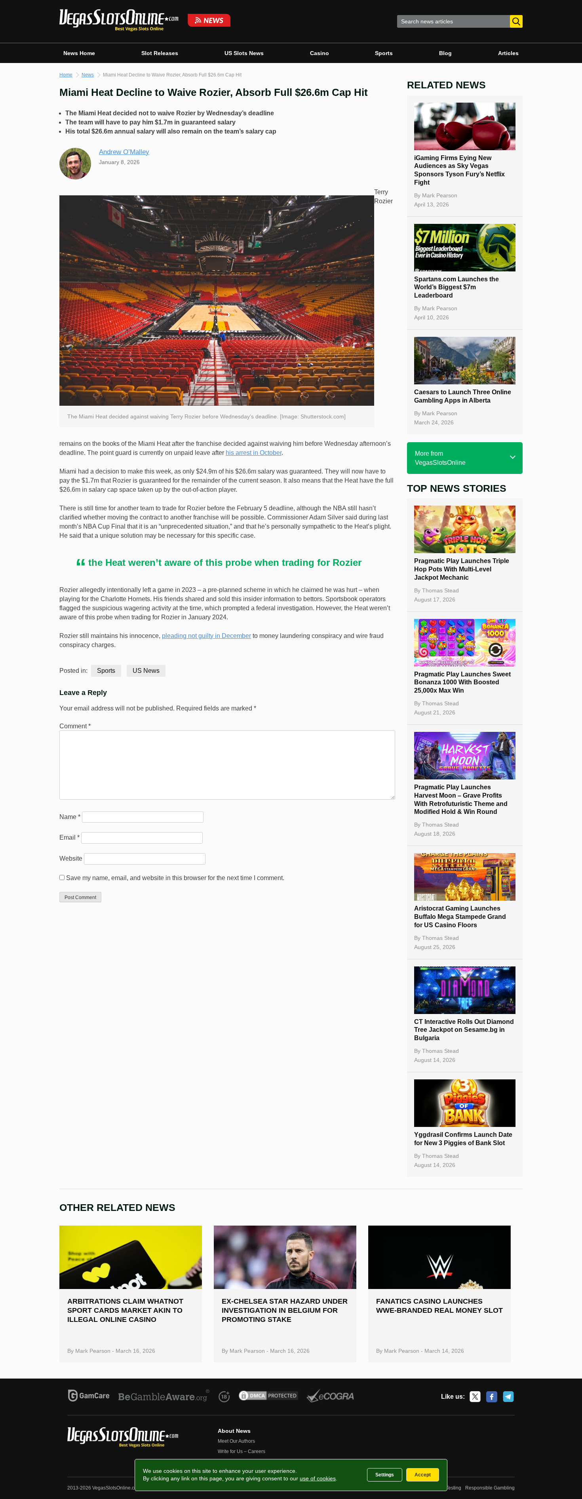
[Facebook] (491, 1396)
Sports (384, 53)
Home (65, 75)
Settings (384, 1475)
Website (70, 858)
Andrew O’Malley (124, 152)
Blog (445, 53)
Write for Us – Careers (241, 1451)
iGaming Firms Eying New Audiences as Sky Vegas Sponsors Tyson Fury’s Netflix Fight (459, 170)
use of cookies (318, 1478)
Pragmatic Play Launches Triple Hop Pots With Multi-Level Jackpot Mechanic (461, 569)
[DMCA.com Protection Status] (269, 1396)
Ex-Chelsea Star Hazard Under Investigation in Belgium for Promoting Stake (285, 1310)
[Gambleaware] (164, 1396)
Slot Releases (159, 53)
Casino (319, 53)
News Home (79, 53)
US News (146, 670)
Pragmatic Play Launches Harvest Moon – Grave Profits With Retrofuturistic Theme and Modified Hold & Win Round (461, 799)
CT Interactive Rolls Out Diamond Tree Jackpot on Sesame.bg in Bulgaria (464, 1030)
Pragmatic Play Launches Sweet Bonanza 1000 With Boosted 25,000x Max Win (462, 682)
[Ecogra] (330, 1396)
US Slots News (244, 53)
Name (69, 816)
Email (69, 837)
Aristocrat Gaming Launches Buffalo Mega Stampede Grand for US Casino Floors (460, 916)
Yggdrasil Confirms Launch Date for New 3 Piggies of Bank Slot (463, 1138)
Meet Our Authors (236, 1441)
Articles (508, 53)
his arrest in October (253, 452)
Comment (75, 726)
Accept (423, 1475)
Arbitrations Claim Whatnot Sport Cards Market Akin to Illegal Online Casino (125, 1310)
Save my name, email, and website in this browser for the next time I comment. (175, 878)
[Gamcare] (88, 1397)
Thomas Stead (440, 590)
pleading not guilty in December (206, 635)
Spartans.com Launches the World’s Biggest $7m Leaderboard (456, 287)
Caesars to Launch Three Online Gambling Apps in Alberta (462, 396)
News (88, 75)
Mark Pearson (439, 195)
